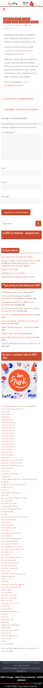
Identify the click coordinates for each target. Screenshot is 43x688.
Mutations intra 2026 (9, 269)
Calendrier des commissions (10, 460)
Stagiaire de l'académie (9, 625)
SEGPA (3, 614)
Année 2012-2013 (7, 422)
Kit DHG (3, 530)
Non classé (5, 593)
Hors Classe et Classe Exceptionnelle (13, 517)
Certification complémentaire (17, 98)
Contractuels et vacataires (10, 493)
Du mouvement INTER (8, 503)
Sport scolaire (5, 620)
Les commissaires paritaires (10, 557)
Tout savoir (4, 638)
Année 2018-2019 (7, 447)
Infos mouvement (7, 528)
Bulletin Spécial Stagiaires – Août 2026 (16, 327)
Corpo (15, 22)
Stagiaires (4, 628)
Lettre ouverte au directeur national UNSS (18, 277)
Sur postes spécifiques (8, 630)
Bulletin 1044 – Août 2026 (11, 333)
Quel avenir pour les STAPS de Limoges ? (17, 257)
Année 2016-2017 (7, 441)
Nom (4, 168)
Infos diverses (24, 22)
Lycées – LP (5, 579)
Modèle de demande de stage (11, 584)
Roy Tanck (26, 648)
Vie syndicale (5, 644)
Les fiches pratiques (8, 566)
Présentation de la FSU (9, 603)
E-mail (4, 182)
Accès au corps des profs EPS (11, 409)
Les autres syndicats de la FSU (11, 549)
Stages (3, 622)
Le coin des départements (10, 538)
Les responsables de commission (12, 574)
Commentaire (8, 132)
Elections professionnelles (10, 509)
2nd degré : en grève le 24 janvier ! (23, 109)
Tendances (5, 633)
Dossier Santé (5, 501)
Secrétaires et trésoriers (9, 611)
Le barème (5, 536)
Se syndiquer (5, 609)
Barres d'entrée (6, 455)
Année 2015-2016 (7, 439)
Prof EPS (34, 22)
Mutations (4, 590)
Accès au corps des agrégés (24, 406)
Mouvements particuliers (9, 587)
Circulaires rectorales (8, 474)
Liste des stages (6, 576)
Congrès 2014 (6, 487)
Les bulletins (5, 552)
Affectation (4, 417)
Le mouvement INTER (8, 541)
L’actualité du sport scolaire (12, 292)
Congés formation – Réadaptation (12, 485)
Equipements (5, 512)
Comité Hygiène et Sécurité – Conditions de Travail (18, 479)
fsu (2, 406)
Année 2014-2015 (7, 433)
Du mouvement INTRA (8, 506)
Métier (3, 582)
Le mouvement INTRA (8, 544)
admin (21, 25)
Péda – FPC (5, 601)
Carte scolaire (5, 468)
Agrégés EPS (8, 19)
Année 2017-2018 (7, 444)
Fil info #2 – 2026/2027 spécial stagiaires (17, 315)
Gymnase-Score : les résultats (13, 273)
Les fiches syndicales (8, 568)
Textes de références (8, 636)
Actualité (4, 414)
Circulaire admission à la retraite (18, 50)
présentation (11, 406)
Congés (3, 482)
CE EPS (18, 19)
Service (3, 617)
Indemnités (5, 522)
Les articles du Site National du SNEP (22, 285)
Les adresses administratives (11, 547)
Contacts (4, 490)
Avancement (5, 449)
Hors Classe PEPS (7, 520)
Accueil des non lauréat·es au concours (17, 337)
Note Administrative (7, 595)
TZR (2, 641)
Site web (5, 196)
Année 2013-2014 (7, 428)
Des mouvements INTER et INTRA (12, 498)
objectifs (5, 406)
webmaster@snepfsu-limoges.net (17, 683)
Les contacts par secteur (9, 563)
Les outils (4, 571)
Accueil (3, 412)
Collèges (4, 476)
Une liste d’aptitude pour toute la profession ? (19, 343)
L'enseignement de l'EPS (9, 533)
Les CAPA (4, 555)
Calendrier (4, 458)
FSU (2, 514)
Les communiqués (7, 560)
